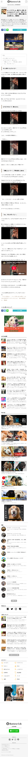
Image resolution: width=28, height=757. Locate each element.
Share (2, 30)
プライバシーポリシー (6, 747)
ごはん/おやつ (7, 675)
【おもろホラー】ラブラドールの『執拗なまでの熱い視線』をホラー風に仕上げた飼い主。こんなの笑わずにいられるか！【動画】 (16, 625)
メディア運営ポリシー (6, 746)
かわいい (6, 666)
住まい (18, 666)
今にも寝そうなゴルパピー (9, 58)
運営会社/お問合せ (5, 750)
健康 (5, 679)
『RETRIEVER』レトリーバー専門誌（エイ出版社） (11, 748)
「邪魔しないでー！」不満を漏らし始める (12, 62)
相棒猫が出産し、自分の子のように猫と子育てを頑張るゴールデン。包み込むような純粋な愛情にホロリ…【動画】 (16, 648)
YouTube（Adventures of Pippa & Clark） (11, 89)
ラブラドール (20, 662)
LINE (7, 30)
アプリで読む (19, 29)
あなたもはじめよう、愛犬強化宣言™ (14, 4)
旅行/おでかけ (7, 669)
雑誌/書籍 (19, 672)
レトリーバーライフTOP (6, 751)
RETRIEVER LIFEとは (5, 744)
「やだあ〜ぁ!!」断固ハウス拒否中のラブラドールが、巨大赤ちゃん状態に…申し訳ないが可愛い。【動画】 (17, 633)
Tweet (5, 30)
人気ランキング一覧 (14, 654)
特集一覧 (14, 600)
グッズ (18, 675)
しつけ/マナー (20, 669)
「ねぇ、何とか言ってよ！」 (9, 63)
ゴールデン (6, 662)
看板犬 (18, 679)
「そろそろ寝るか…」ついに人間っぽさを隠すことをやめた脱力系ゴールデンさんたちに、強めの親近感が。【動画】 (13, 298)
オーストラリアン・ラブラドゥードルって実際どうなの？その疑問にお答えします (16, 618)
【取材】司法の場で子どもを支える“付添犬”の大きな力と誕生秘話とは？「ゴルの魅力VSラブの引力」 (17, 640)
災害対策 (6, 672)
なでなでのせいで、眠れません (10, 60)
